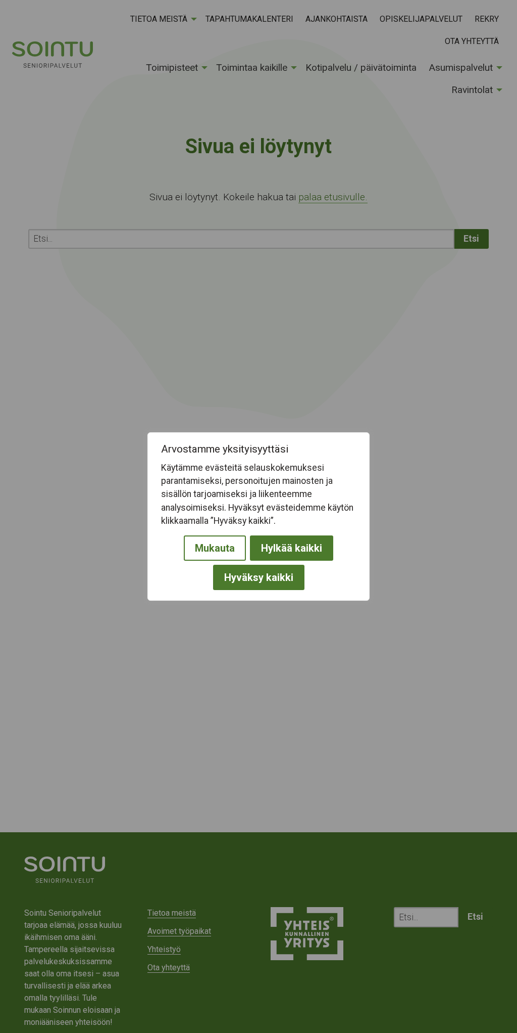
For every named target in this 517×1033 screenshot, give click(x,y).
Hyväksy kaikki (258, 577)
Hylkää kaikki (291, 548)
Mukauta (215, 548)
